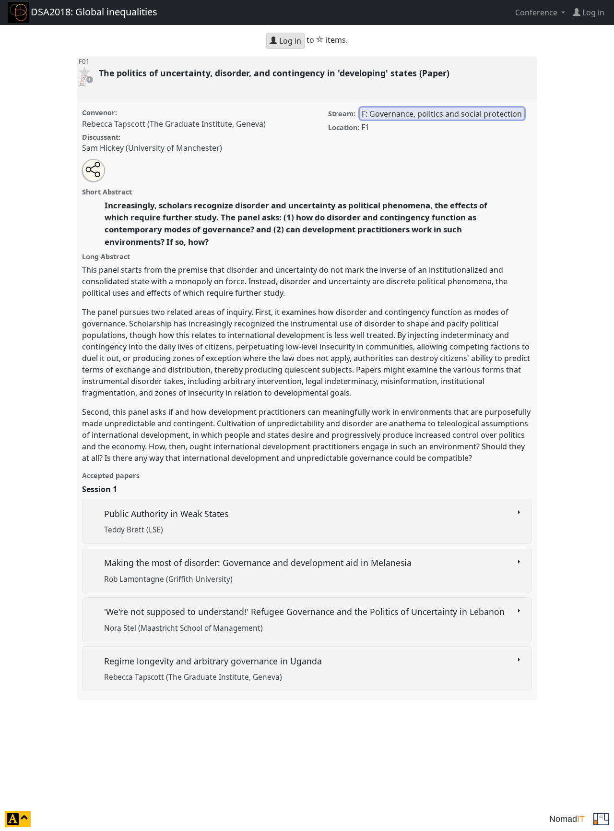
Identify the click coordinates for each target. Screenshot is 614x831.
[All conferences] (601, 818)
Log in (289, 41)
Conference (537, 12)
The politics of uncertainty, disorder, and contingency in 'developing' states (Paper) (275, 73)
